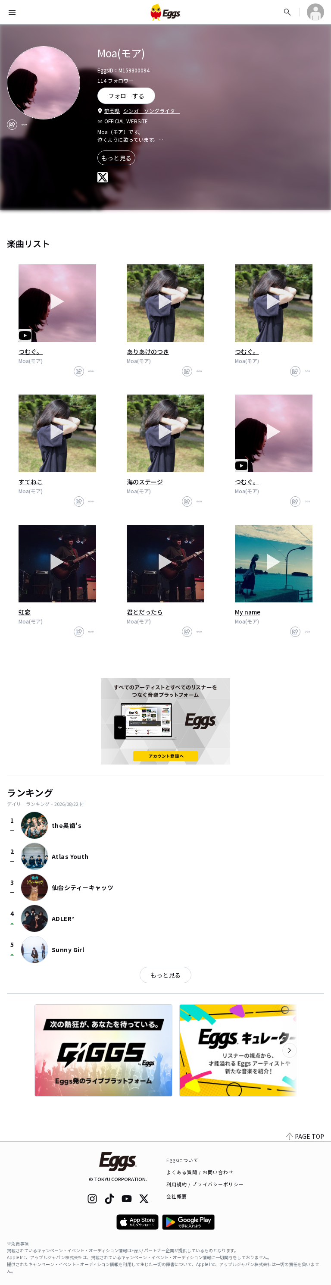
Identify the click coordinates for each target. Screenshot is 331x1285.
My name (247, 612)
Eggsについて (182, 1159)
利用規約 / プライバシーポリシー (205, 1184)
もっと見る (116, 158)
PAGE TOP (309, 1136)
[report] (24, 124)
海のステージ (145, 481)
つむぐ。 (31, 351)
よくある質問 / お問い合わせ (200, 1172)
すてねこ (31, 481)
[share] (12, 124)
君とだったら (145, 612)
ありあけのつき (148, 351)
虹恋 (25, 612)
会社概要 (176, 1196)
